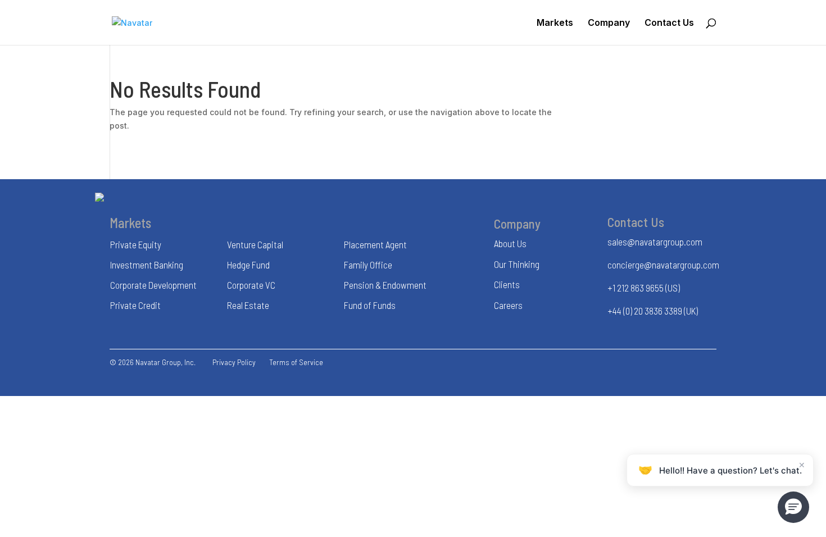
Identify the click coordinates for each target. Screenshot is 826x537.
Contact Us (669, 23)
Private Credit (135, 305)
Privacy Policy (234, 362)
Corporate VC (251, 284)
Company (609, 23)
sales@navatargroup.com (654, 241)
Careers (508, 305)
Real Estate (248, 305)
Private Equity (135, 244)
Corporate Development (153, 284)
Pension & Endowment (385, 284)
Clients (507, 284)
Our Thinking (516, 264)
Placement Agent (375, 244)
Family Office (368, 264)
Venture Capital (255, 244)
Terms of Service (296, 362)
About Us (510, 243)
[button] (793, 507)
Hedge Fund (248, 264)
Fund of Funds (370, 305)
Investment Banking (146, 264)
